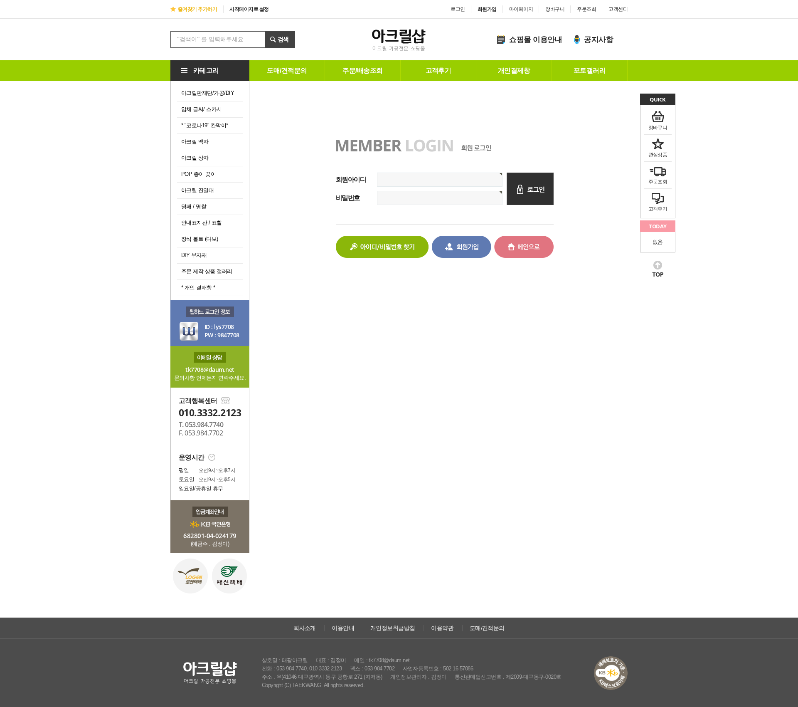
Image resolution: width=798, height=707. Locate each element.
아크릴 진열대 (197, 190)
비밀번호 (348, 197)
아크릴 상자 (195, 158)
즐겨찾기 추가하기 (197, 9)
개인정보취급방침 (392, 628)
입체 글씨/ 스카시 (201, 109)
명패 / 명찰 (193, 206)
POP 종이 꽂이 (198, 174)
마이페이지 (521, 9)
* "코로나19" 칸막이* (204, 125)
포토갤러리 (590, 70)
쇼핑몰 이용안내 (535, 39)
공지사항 (598, 39)
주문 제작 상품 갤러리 (206, 271)
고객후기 (438, 70)
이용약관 (442, 628)
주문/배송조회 (362, 70)
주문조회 (586, 9)
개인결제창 (514, 70)
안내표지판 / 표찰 (201, 223)
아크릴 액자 (195, 141)
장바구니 (554, 9)
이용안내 (343, 628)
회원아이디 (351, 179)
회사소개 (304, 628)
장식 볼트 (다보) (199, 239)
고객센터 (618, 9)
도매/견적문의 (287, 70)
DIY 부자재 (194, 255)
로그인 (458, 9)
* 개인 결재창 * (198, 287)
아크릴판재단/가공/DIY (207, 93)
